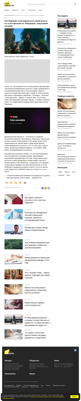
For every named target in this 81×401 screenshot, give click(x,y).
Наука (40, 10)
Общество (15, 10)
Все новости (7, 15)
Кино (23, 10)
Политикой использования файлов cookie (41, 396)
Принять (74, 396)
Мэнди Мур (22, 160)
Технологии (31, 10)
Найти (75, 4)
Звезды (7, 10)
